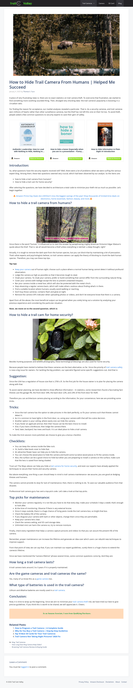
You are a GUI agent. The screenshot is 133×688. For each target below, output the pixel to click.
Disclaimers (110, 682)
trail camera (59, 590)
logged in (25, 667)
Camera (101, 3)
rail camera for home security (64, 466)
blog (13, 642)
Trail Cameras (87, 3)
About (117, 682)
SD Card (111, 3)
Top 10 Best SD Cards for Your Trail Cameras (35, 633)
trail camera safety (114, 367)
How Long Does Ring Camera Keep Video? (27, 645)
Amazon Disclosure (97, 682)
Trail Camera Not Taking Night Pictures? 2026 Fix (37, 636)
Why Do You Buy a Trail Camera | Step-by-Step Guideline (41, 631)
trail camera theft (80, 601)
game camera (43, 579)
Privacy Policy (84, 682)
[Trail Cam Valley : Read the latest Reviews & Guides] (21, 3)
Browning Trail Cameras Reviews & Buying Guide (29, 647)
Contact (124, 682)
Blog (120, 3)
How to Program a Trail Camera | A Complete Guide (39, 628)
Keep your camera (23, 269)
